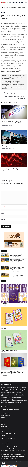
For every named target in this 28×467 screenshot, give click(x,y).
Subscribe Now (18, 2)
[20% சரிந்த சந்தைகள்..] (14, 131)
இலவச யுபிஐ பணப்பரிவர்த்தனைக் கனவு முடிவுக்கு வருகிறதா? (17, 254)
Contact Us (3, 435)
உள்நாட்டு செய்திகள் (6, 413)
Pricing (2, 422)
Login (11, 2)
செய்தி (3, 12)
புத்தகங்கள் (3, 419)
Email (3, 213)
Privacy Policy (4, 426)
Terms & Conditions (5, 429)
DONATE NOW (15, 239)
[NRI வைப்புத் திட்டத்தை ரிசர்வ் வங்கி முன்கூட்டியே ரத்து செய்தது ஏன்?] (5, 275)
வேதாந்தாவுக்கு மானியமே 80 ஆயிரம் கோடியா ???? (15, 97)
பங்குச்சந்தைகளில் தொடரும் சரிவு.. (12, 169)
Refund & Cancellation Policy (8, 433)
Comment (4, 189)
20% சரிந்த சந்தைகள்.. (10, 146)
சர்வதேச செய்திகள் (5, 415)
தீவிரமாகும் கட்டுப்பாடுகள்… (10, 93)
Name (3, 207)
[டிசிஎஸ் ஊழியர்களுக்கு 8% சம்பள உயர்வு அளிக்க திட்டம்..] (14, 106)
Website (3, 219)
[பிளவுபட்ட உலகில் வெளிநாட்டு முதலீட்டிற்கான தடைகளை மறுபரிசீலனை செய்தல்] (5, 268)
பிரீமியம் (3, 417)
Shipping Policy (4, 431)
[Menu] (26, 3)
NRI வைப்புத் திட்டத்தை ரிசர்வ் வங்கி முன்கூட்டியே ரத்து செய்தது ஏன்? (18, 274)
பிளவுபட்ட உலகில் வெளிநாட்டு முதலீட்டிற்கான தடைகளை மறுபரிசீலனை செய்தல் (17, 268)
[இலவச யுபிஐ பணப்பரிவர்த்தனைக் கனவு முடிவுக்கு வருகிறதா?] (5, 255)
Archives (3, 424)
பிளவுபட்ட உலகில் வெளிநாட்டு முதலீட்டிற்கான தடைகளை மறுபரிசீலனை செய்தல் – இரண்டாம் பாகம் (18, 261)
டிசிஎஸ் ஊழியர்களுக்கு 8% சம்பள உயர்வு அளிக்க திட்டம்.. (12, 122)
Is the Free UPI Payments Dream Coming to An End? (13, 454)
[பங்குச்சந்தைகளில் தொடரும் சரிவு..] (14, 154)
